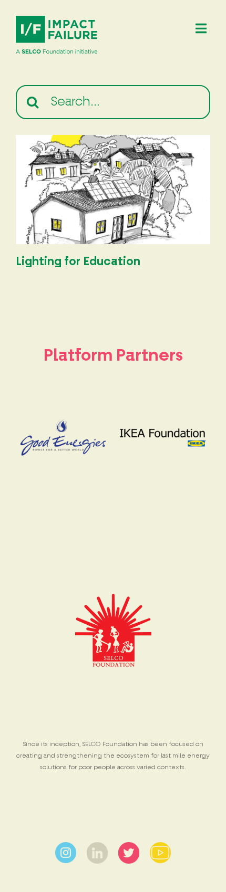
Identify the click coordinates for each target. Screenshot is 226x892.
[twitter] (128, 846)
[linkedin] (97, 846)
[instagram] (65, 846)
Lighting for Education (78, 262)
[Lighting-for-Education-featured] (113, 189)
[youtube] (160, 846)
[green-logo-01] (56, 20)
